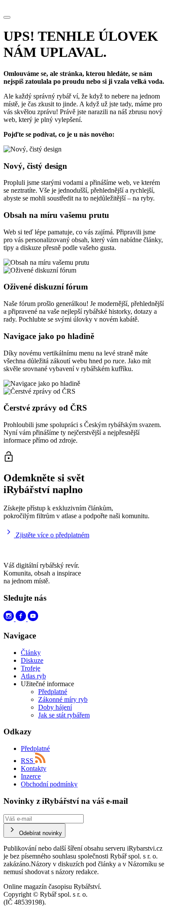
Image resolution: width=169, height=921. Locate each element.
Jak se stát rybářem (64, 715)
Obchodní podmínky (49, 784)
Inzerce (31, 776)
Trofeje (30, 668)
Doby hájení (55, 707)
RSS (28, 760)
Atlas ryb (33, 676)
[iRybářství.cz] (84, 7)
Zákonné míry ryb (63, 699)
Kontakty (33, 768)
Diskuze (32, 660)
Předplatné (52, 691)
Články (31, 652)
